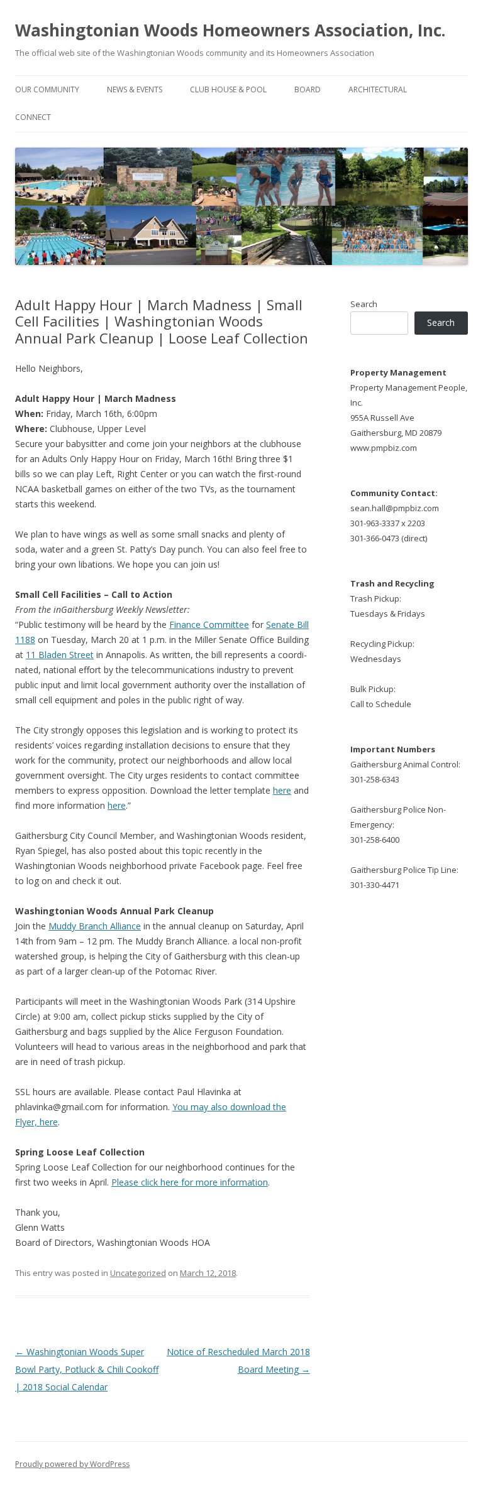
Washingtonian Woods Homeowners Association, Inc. (230, 30)
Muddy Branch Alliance (94, 926)
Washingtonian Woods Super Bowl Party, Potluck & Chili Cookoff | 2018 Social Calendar (86, 1369)
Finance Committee (209, 624)
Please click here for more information (189, 1182)
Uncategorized (138, 1273)
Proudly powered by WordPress (72, 1464)
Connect (33, 117)
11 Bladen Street (60, 655)
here (282, 790)
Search (363, 304)
